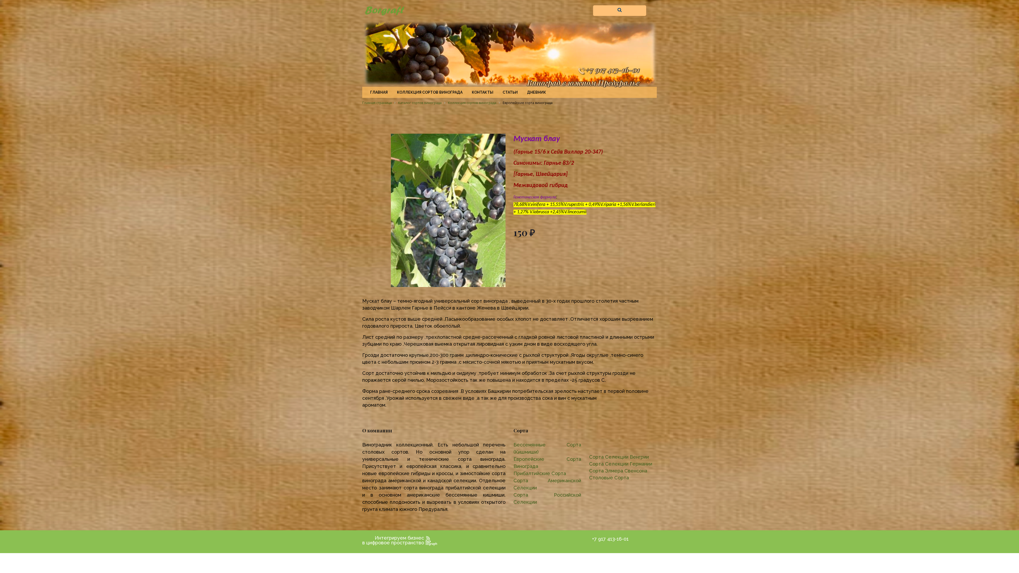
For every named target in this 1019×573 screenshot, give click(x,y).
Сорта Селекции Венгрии (619, 457)
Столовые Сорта (609, 477)
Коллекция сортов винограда (430, 92)
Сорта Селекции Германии (620, 464)
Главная (379, 92)
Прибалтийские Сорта (539, 473)
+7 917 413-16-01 (612, 70)
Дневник (536, 92)
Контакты (482, 92)
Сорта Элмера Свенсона (618, 471)
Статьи (510, 92)
